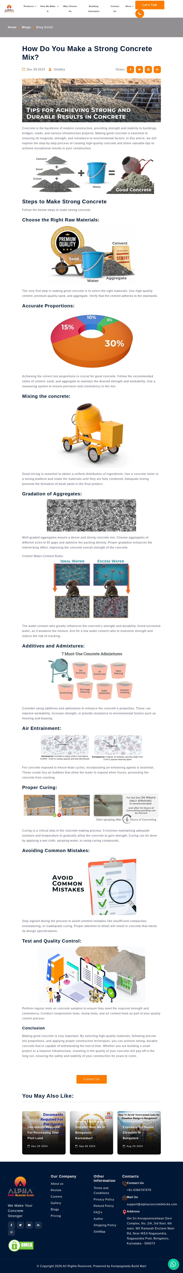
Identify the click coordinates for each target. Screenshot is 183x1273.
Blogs (26, 27)
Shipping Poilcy (105, 1225)
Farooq (55, 1148)
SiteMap (99, 1231)
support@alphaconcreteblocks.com (152, 1204)
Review (56, 1190)
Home (12, 27)
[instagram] (11, 1232)
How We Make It (47, 8)
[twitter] (20, 1225)
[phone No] (140, 13)
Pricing (56, 1215)
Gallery (56, 1203)
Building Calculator (94, 8)
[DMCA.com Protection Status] (21, 1245)
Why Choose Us (70, 8)
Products (29, 6)
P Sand (112, 1135)
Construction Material (41, 1137)
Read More (35, 1148)
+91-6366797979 (139, 1190)
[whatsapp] (173, 1264)
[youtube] (29, 1225)
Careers (56, 1196)
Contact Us (115, 8)
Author (98, 1218)
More (128, 6)
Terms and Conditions (101, 1191)
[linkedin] (38, 1225)
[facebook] (11, 1225)
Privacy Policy (104, 1199)
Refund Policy (104, 1205)
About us (57, 1183)
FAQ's (98, 1212)
